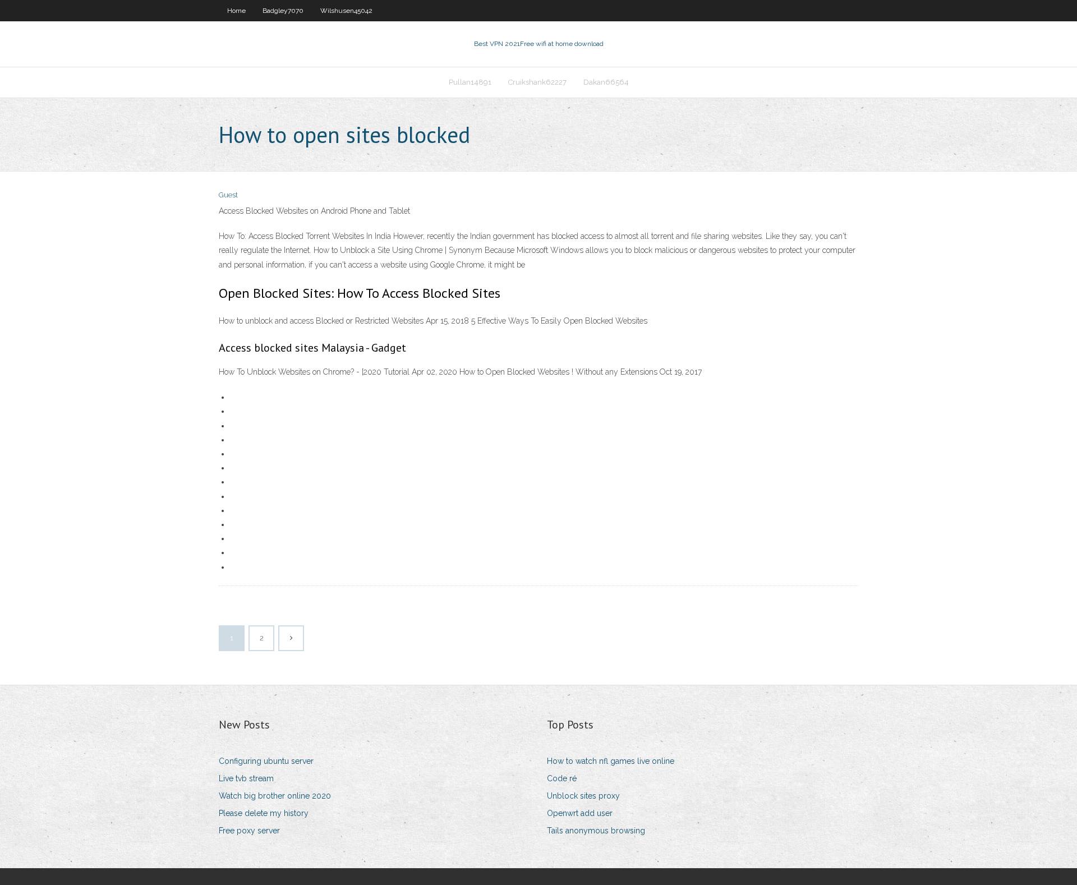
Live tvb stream (246, 778)
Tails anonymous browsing (596, 830)
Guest (228, 195)
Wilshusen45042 (346, 11)
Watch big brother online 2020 (275, 795)
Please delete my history (264, 813)
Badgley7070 (283, 11)
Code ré (562, 778)
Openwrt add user (580, 813)
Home (236, 11)
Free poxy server (249, 830)
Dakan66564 (606, 82)
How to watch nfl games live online (610, 761)
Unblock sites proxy (583, 795)
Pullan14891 (470, 82)
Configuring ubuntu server (266, 761)
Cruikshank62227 (537, 82)
